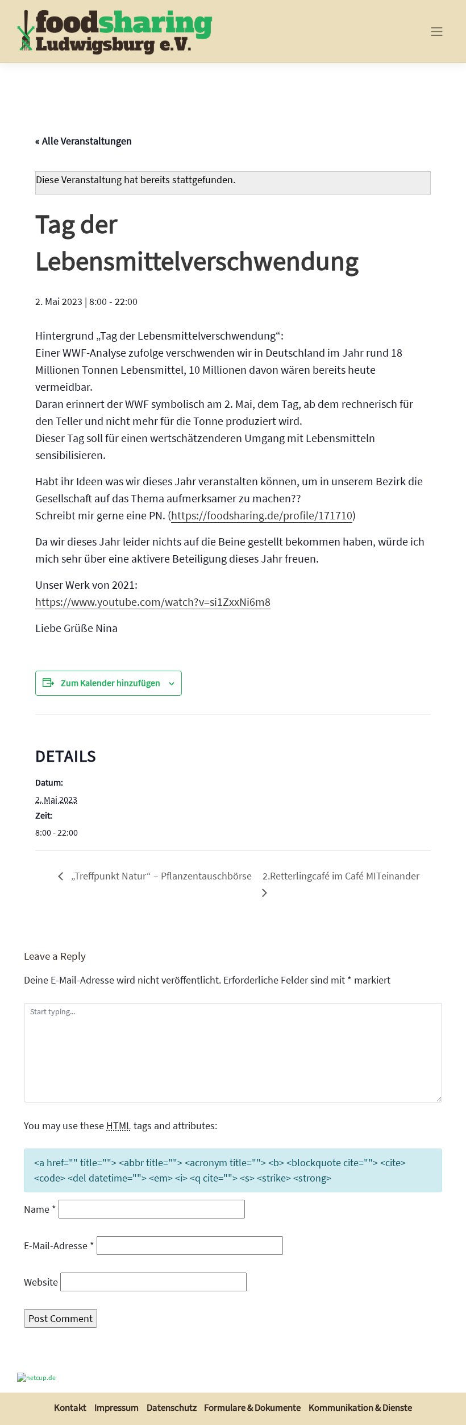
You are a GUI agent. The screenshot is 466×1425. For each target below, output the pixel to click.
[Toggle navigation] (437, 31)
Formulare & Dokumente (252, 1407)
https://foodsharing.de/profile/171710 (261, 515)
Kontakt (70, 1407)
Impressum (116, 1407)
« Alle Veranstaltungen (83, 140)
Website (41, 1281)
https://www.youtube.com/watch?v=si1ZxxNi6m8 (153, 601)
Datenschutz (172, 1407)
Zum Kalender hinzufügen (110, 682)
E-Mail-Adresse (59, 1245)
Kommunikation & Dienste (360, 1407)
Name (40, 1209)
